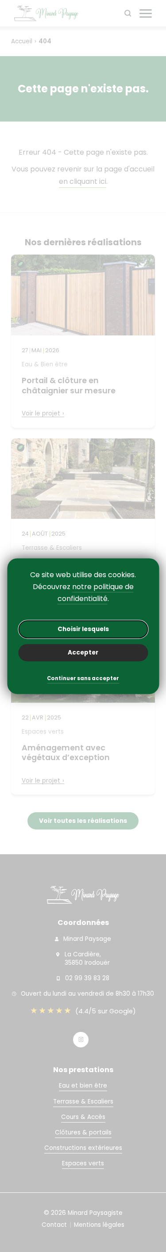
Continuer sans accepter (83, 679)
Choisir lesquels (83, 629)
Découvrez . (83, 593)
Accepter (83, 652)
